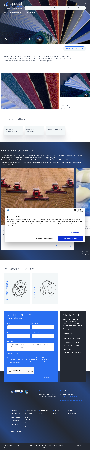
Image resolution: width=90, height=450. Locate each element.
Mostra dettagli (75, 232)
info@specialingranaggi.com (70, 396)
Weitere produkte (16, 431)
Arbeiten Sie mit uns (71, 414)
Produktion (54, 8)
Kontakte (80, 8)
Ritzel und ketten (15, 417)
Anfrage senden (46, 377)
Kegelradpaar (15, 420)
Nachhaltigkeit (29, 426)
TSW (84, 445)
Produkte (13, 435)
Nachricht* (10, 341)
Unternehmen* (36, 332)
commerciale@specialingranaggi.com (71, 400)
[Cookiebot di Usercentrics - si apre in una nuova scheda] (75, 210)
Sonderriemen (20, 38)
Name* (9, 323)
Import (62, 8)
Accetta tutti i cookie (70, 238)
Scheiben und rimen (16, 12)
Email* (9, 332)
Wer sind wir (28, 413)
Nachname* (35, 323)
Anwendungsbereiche (17, 150)
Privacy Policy (8, 445)
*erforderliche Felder (13, 353)
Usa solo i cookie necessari (44, 238)
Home (5, 12)
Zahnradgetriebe (15, 413)
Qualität (27, 423)
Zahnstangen (14, 424)
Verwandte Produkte (19, 269)
